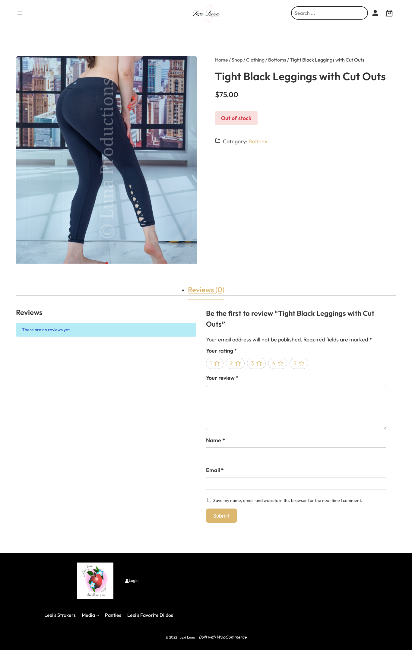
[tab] (206, 289)
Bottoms (277, 60)
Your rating (221, 350)
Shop (237, 60)
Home (221, 60)
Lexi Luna (187, 637)
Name (215, 440)
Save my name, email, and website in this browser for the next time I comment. (287, 500)
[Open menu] (19, 13)
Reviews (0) (206, 289)
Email (215, 470)
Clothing (255, 60)
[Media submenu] (97, 615)
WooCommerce (232, 637)
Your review (222, 377)
